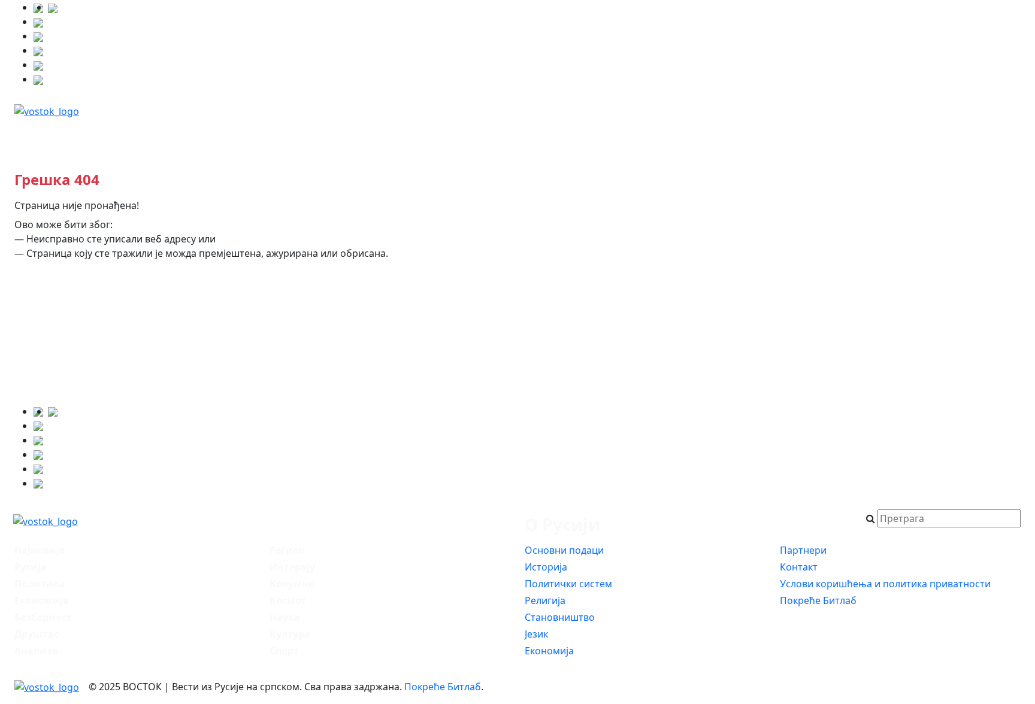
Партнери (803, 550)
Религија (545, 600)
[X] (38, 21)
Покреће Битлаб (818, 600)
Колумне (771, 135)
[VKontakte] (38, 50)
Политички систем (568, 583)
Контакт (799, 566)
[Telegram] (38, 79)
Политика (208, 135)
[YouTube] (38, 36)
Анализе (615, 135)
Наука (912, 135)
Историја (546, 566)
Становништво (560, 617)
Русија (133, 135)
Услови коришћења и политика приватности (885, 583)
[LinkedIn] (38, 64)
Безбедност (296, 135)
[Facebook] (53, 7)
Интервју (693, 135)
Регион (543, 135)
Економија (385, 135)
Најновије (59, 135)
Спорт (284, 650)
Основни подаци (564, 550)
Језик (536, 634)
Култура (981, 135)
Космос (845, 135)
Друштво (468, 135)
